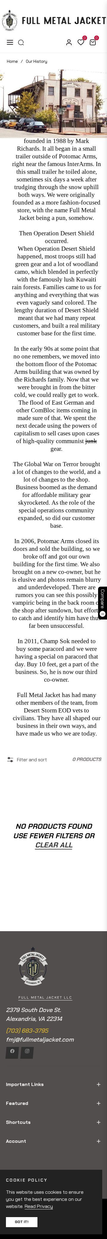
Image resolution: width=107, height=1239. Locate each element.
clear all (53, 844)
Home (12, 61)
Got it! (22, 1221)
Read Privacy (39, 1206)
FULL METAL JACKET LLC (45, 997)
